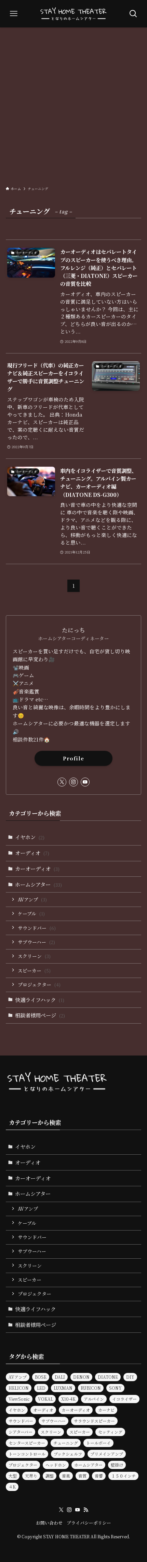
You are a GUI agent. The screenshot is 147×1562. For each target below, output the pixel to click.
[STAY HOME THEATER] (73, 13)
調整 (49, 1476)
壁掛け (117, 1465)
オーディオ (32, 852)
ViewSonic (19, 1399)
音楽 (66, 1476)
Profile (73, 758)
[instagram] (73, 782)
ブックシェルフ (68, 1454)
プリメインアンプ (106, 1454)
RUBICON (91, 1388)
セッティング (110, 1432)
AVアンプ (32, 899)
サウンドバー (37, 927)
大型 (13, 1476)
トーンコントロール (27, 1454)
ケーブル (31, 913)
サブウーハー (36, 942)
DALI (60, 1377)
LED (41, 1388)
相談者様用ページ (40, 1015)
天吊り (31, 1476)
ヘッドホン (55, 1465)
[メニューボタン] (13, 13)
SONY (115, 1388)
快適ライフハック (39, 999)
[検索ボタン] (133, 13)
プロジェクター (39, 984)
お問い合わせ (49, 1522)
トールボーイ (98, 1443)
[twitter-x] (61, 782)
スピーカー (34, 970)
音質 (82, 1476)
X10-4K (68, 1399)
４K (12, 1487)
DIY (130, 1377)
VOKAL (45, 1399)
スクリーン (34, 956)
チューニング (65, 1443)
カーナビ (106, 1410)
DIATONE (108, 1377)
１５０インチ (123, 1476)
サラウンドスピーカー (94, 1421)
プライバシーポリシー (89, 1522)
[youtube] (85, 782)
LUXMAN (63, 1388)
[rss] (86, 1510)
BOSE (40, 1377)
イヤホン (29, 837)
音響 (99, 1476)
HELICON (19, 1388)
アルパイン (94, 1399)
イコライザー (124, 1399)
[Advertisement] (73, 104)
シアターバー (20, 1432)
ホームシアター (38, 884)
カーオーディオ (37, 868)
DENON (81, 1377)
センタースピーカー (27, 1443)
